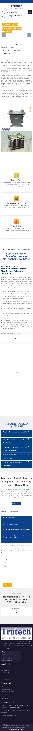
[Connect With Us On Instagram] (6, 719)
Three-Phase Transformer (20, 339)
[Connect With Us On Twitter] (4, 719)
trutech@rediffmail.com (12, 524)
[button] (2, 33)
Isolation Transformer (7, 693)
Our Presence (5, 672)
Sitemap (4, 674)
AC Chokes (5, 698)
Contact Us (15, 503)
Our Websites (5, 679)
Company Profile (6, 670)
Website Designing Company (16, 729)
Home (3, 667)
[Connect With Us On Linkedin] (11, 719)
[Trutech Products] (16, 8)
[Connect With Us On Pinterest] (9, 719)
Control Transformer (7, 689)
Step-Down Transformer (8, 691)
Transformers (5, 686)
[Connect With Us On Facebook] (2, 719)
